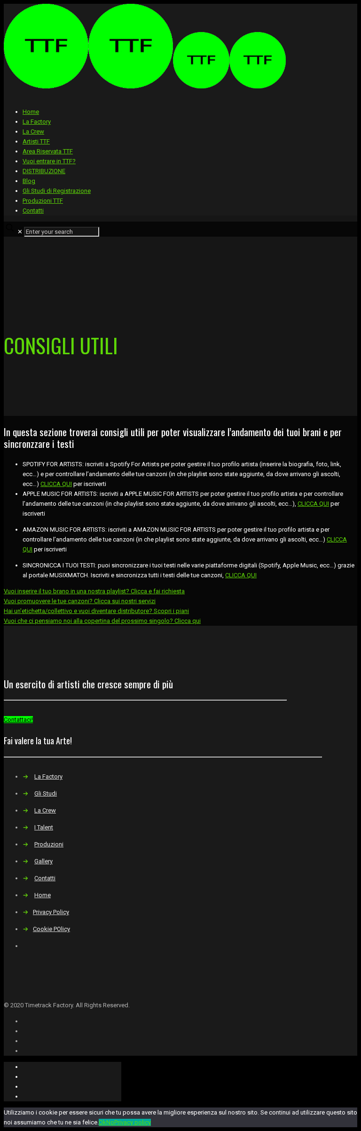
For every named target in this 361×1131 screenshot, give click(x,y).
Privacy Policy (51, 912)
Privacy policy (132, 1122)
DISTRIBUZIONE (44, 171)
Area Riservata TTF (48, 151)
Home (31, 111)
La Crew (33, 131)
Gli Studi (45, 793)
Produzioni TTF (43, 200)
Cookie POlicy (51, 928)
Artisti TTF (36, 141)
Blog (29, 180)
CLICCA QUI (56, 483)
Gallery (43, 861)
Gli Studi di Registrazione (57, 190)
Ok (102, 1122)
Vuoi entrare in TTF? (49, 161)
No (110, 1122)
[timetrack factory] (145, 86)
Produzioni (48, 844)
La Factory (37, 121)
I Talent (43, 827)
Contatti (33, 210)
